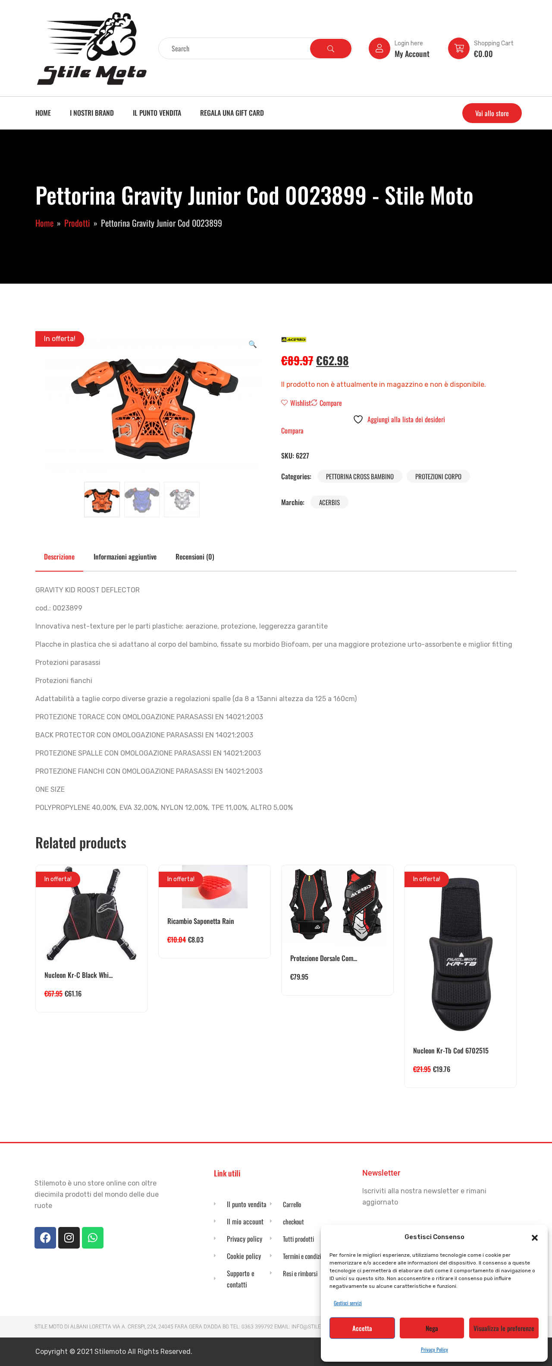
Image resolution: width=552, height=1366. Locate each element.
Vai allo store (492, 113)
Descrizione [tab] (59, 556)
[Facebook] (45, 1238)
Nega (432, 1328)
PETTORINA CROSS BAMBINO (360, 476)
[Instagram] (69, 1238)
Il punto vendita (157, 113)
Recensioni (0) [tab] (195, 556)
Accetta (362, 1328)
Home (43, 113)
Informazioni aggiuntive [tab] (125, 556)
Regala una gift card (232, 113)
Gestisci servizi (348, 1302)
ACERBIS (329, 502)
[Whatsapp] (93, 1238)
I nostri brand (92, 113)
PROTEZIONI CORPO (438, 476)
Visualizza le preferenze (504, 1328)
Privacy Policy (434, 1349)
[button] (534, 1237)
